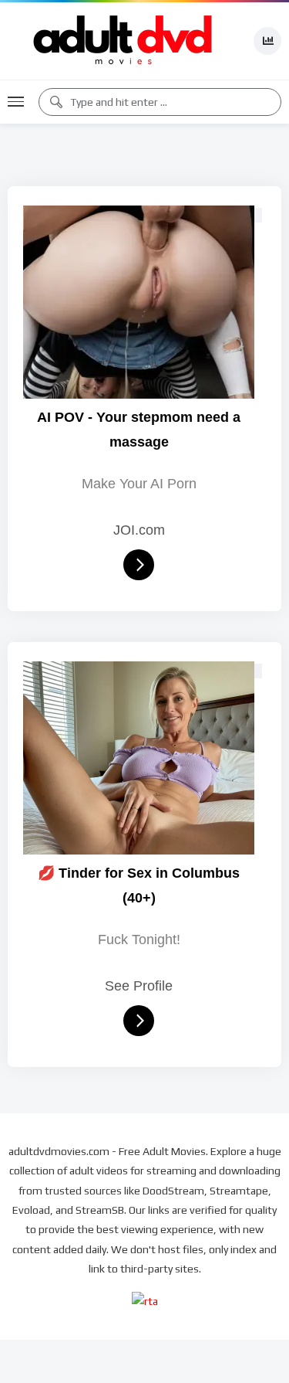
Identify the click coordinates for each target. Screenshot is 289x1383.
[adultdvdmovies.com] (123, 41)
